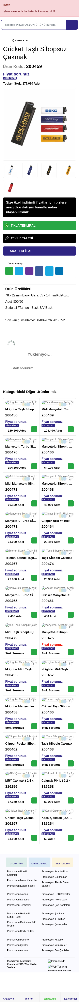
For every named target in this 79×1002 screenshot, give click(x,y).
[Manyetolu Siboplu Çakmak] (58, 440)
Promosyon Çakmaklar (54, 877)
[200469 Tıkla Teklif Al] (71, 429)
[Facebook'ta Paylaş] (39, 271)
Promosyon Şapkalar (53, 913)
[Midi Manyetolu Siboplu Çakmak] (21, 477)
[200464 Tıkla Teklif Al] (71, 540)
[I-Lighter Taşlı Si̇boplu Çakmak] (21, 402)
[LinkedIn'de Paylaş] (59, 271)
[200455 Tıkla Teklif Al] (34, 689)
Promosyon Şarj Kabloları (56, 905)
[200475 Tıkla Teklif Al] (71, 652)
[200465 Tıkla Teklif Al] (34, 615)
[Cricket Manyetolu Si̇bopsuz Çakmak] (58, 588)
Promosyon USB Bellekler (56, 894)
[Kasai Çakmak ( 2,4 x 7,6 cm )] (58, 811)
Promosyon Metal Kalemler (22, 880)
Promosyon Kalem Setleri (21, 885)
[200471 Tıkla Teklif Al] (34, 540)
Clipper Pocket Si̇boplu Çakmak (27, 743)
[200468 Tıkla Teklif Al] (71, 503)
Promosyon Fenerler (18, 939)
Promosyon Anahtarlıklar (55, 871)
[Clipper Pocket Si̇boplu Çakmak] (21, 737)
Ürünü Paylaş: (15, 263)
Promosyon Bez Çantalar (55, 950)
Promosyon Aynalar (18, 950)
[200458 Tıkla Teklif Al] (34, 726)
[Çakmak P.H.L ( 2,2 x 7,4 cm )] (58, 774)
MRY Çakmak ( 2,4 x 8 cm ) (24, 780)
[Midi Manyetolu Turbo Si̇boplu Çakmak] (58, 402)
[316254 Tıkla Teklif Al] (71, 838)
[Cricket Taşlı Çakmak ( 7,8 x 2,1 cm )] (21, 811)
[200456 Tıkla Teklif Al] (34, 429)
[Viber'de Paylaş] (29, 271)
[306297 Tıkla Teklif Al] (34, 838)
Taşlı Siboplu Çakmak (57, 743)
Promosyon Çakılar (17, 945)
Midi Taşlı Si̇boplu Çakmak (24, 632)
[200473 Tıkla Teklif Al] (34, 503)
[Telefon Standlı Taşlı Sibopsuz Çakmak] (21, 551)
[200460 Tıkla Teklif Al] (71, 726)
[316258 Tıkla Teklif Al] (71, 800)
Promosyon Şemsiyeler (54, 924)
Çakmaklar (20, 40)
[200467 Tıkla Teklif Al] (34, 578)
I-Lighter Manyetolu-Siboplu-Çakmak (31, 706)
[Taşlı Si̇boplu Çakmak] (58, 551)
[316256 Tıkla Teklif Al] (34, 800)
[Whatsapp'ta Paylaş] (9, 271)
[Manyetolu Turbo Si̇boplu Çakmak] (21, 440)
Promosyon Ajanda (17, 894)
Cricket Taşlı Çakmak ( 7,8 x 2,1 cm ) (30, 817)
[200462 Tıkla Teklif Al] (34, 763)
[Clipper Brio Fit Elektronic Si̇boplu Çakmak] (58, 514)
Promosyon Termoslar (19, 905)
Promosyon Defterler (18, 899)
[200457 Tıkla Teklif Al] (71, 689)
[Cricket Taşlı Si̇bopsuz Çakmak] (58, 699)
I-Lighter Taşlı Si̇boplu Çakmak (27, 409)
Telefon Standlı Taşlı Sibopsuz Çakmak (33, 557)
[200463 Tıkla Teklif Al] (71, 763)
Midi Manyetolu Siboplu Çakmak (28, 483)
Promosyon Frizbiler (53, 939)
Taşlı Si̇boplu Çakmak (57, 557)
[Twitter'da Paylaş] (49, 271)
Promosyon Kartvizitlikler (20, 931)
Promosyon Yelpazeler (54, 945)
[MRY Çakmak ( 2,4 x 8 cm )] (21, 774)
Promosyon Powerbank (54, 899)
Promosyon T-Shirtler (53, 919)
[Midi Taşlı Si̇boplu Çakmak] (21, 625)
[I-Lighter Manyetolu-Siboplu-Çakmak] (21, 699)
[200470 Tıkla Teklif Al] (34, 466)
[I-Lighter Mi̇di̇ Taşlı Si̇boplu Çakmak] (21, 662)
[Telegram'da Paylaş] (19, 271)
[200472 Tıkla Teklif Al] (34, 652)
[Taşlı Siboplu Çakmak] (58, 737)
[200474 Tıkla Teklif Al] (71, 578)
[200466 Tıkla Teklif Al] (71, 466)
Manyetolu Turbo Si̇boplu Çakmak (29, 446)
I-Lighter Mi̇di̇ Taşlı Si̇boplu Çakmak (30, 669)
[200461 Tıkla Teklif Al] (71, 615)
